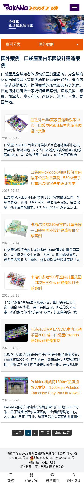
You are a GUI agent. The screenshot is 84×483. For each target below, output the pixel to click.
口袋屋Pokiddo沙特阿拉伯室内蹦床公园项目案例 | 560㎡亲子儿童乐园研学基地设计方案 (56, 177)
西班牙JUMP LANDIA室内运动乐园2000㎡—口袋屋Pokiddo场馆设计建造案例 (56, 335)
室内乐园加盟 (43, 466)
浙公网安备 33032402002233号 (54, 458)
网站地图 (34, 462)
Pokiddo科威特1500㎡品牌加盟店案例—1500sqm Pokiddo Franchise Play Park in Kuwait (55, 387)
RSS (53, 462)
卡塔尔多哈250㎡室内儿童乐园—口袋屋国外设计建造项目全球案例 (56, 230)
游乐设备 (58, 466)
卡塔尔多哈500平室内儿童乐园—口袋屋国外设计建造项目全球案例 (56, 282)
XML (45, 462)
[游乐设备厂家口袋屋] (31, 7)
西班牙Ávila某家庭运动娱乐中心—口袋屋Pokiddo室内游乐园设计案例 (56, 125)
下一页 (45, 432)
